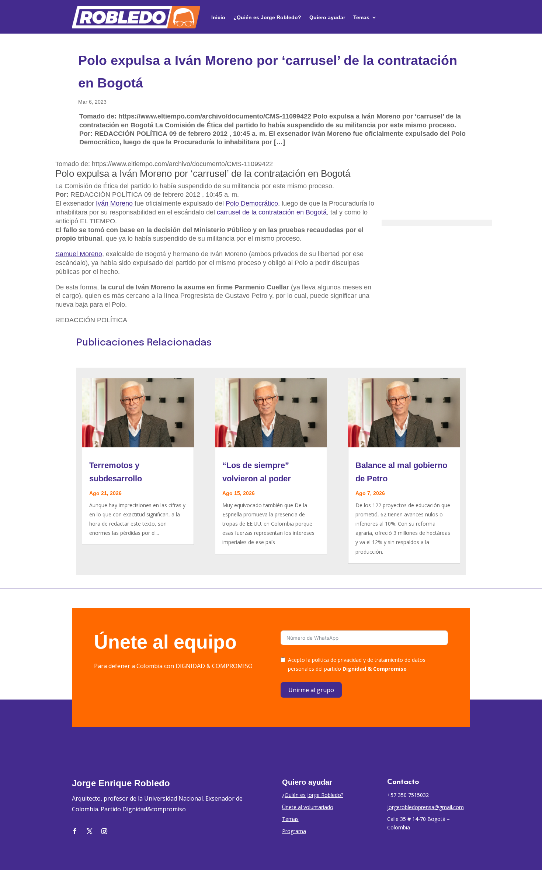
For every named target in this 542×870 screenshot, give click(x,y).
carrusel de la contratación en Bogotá (271, 212)
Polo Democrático (252, 203)
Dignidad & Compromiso (375, 668)
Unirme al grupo (311, 690)
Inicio (218, 17)
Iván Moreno (115, 203)
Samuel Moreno (78, 254)
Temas (361, 17)
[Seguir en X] (89, 831)
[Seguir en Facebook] (75, 831)
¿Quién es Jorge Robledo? (267, 17)
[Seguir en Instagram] (104, 831)
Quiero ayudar (327, 17)
